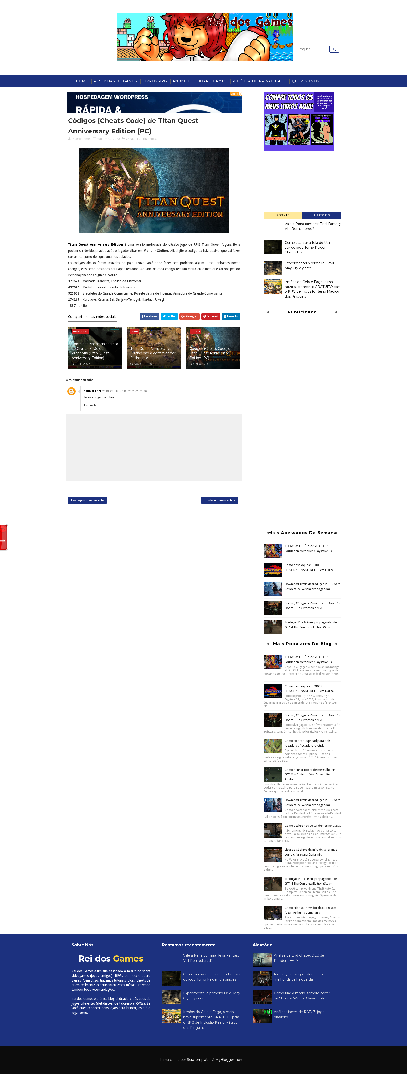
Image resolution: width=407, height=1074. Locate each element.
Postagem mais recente (87, 500)
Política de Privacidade (259, 81)
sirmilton (92, 391)
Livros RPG (155, 81)
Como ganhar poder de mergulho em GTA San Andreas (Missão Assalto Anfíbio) (310, 774)
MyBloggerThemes (231, 1060)
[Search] (334, 49)
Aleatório (322, 215)
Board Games (212, 81)
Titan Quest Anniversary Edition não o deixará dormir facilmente (153, 353)
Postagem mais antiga (219, 500)
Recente (283, 215)
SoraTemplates (199, 1060)
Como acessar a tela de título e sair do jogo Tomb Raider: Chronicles (310, 247)
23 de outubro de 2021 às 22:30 (124, 391)
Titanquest (149, 138)
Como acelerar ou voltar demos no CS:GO (313, 825)
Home (82, 81)
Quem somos (305, 81)
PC (139, 138)
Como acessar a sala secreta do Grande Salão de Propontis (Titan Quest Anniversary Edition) (95, 351)
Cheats (130, 138)
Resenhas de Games (115, 81)
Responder (91, 405)
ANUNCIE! (182, 81)
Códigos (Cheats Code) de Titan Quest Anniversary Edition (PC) (211, 353)
